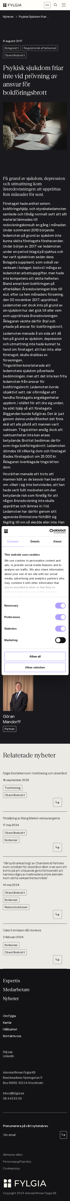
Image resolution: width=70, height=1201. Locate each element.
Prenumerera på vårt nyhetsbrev (25, 1125)
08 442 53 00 (12, 1098)
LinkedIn (8, 1056)
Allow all (35, 656)
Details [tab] (35, 541)
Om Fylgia (9, 1016)
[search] (55, 5)
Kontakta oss (12, 1036)
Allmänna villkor (13, 1154)
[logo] (12, 5)
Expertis (11, 980)
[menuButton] (63, 5)
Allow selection (35, 667)
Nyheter (11, 998)
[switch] (60, 617)
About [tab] (57, 541)
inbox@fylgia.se (13, 1093)
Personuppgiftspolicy (17, 1161)
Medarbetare (16, 989)
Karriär (7, 1022)
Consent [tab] (12, 541)
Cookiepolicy (11, 1168)
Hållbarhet (10, 1029)
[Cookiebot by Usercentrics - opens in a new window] (50, 531)
